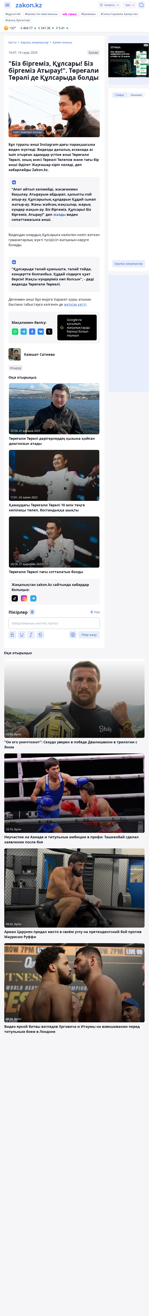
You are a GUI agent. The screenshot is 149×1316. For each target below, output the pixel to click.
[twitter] (49, 331)
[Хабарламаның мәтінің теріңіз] (54, 623)
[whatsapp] (15, 331)
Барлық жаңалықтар (35, 42)
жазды (59, 214)
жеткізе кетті (75, 304)
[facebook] (32, 331)
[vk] (40, 331)
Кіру (97, 612)
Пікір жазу (89, 635)
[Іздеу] (141, 5)
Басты (13, 42)
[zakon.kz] (29, 5)
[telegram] (23, 331)
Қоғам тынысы (62, 42)
